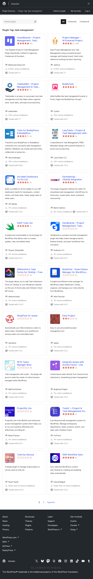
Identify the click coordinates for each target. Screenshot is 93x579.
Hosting (5, 525)
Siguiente (51, 502)
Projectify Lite (24, 408)
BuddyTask (68, 84)
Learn (50, 516)
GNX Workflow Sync (72, 454)
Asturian (11, 561)
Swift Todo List (25, 223)
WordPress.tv (55, 529)
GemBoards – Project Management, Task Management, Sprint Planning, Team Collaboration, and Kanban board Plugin (73, 224)
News (5, 521)
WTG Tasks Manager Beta (24, 363)
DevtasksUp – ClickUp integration (72, 178)
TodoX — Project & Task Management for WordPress (73, 410)
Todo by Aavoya (25, 454)
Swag (74, 529)
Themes (28, 521)
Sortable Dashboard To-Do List (27, 178)
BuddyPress (9, 550)
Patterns (29, 529)
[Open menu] (89, 3)
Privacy (5, 529)
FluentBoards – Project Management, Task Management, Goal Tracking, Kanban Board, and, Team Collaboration (29, 39)
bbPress (7, 546)
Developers (53, 525)
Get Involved (76, 516)
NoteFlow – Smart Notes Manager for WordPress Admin (75, 271)
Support (51, 521)
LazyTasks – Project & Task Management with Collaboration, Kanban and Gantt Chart (74, 132)
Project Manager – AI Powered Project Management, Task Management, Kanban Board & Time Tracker (73, 39)
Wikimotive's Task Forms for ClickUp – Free (30, 270)
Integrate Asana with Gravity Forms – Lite (73, 363)
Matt (5, 541)
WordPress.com (10, 537)
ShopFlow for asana (27, 315)
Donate (74, 525)
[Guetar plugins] (35, 21)
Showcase (29, 516)
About (5, 516)
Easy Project (68, 315)
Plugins (28, 525)
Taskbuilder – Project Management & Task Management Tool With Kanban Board (29, 85)
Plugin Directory (8, 11)
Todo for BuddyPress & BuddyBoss (28, 131)
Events (73, 521)
